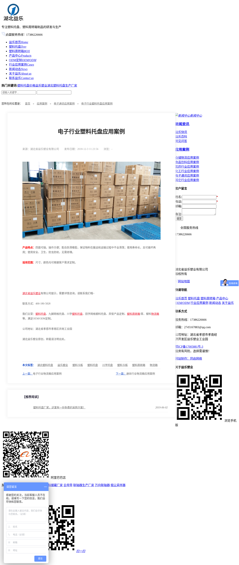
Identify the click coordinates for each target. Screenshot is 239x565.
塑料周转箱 (19, 51)
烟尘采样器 (118, 485)
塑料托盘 (17, 46)
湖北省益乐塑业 (31, 293)
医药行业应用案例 (187, 166)
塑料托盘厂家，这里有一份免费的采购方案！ (59, 407)
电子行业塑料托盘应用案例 (97, 103)
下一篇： (121, 373)
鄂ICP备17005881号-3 (189, 346)
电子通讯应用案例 (64, 103)
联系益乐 (21, 78)
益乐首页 (18, 42)
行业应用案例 (21, 64)
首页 (27, 103)
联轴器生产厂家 (83, 485)
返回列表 (154, 149)
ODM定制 (22, 60)
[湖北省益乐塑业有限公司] (13, 19)
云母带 (67, 485)
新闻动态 (18, 69)
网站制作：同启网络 (188, 358)
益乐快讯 (181, 132)
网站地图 (184, 281)
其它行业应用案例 (187, 180)
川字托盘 (107, 365)
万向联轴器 (102, 485)
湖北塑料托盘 (45, 365)
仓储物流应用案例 (187, 157)
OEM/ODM (182, 302)
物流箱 (155, 313)
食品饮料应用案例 (187, 162)
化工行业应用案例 (187, 171)
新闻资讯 (182, 124)
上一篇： (27, 373)
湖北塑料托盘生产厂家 (62, 85)
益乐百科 (181, 136)
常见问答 (181, 141)
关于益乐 (20, 73)
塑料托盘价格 (26, 85)
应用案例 (42, 103)
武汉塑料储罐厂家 (51, 485)
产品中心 (20, 55)
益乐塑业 (41, 85)
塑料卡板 (77, 365)
